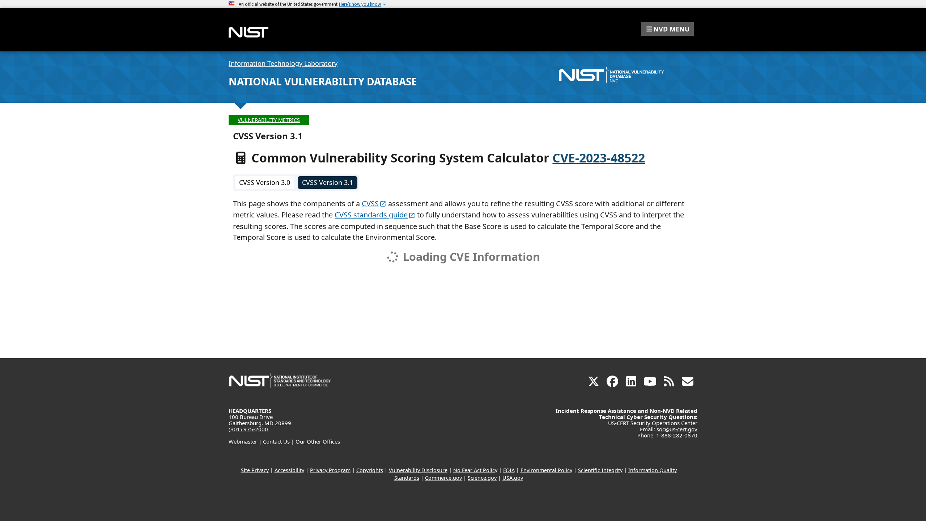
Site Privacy (255, 470)
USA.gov (512, 477)
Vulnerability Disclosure (418, 470)
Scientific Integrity (600, 470)
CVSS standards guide (371, 215)
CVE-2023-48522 (598, 157)
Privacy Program (330, 470)
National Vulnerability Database (323, 81)
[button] (667, 29)
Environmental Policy (546, 470)
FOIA (509, 470)
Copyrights (369, 470)
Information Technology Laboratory (283, 63)
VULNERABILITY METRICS (269, 120)
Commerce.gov (443, 477)
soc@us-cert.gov (677, 429)
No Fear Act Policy (475, 470)
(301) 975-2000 (248, 429)
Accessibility (289, 470)
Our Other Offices (318, 441)
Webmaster (243, 441)
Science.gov (482, 477)
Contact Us (276, 441)
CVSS (370, 203)
